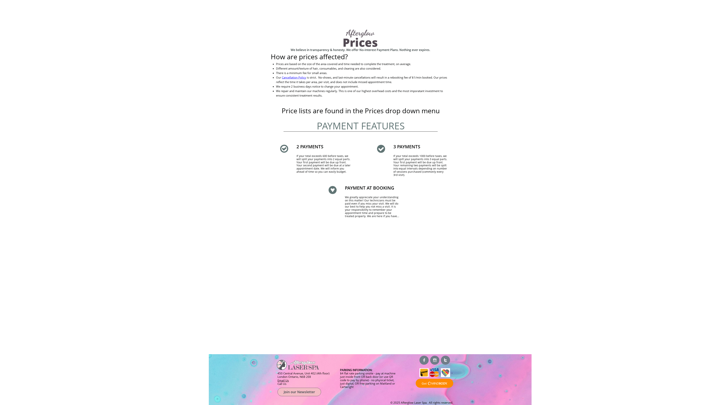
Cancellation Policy (294, 77)
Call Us (282, 384)
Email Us (283, 380)
